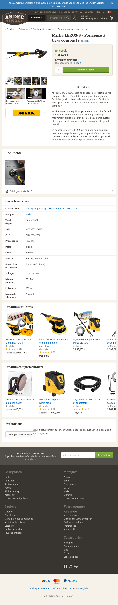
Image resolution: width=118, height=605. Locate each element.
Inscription (104, 455)
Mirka (87, 40)
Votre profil (69, 529)
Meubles (9, 511)
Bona (66, 480)
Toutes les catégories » (16, 498)
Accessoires (11, 494)
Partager (85, 86)
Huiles (8, 477)
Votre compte (70, 511)
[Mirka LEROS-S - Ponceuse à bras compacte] (26, 54)
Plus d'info (101, 11)
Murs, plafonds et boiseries (19, 518)
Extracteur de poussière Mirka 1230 (52, 401)
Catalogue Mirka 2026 (20, 191)
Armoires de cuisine (15, 522)
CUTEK (67, 487)
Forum (67, 553)
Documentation (71, 546)
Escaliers (9, 525)
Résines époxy (12, 491)
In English (82, 588)
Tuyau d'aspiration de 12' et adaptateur (86, 401)
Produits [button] (36, 17)
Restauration (11, 484)
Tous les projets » (13, 532)
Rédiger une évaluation (21, 434)
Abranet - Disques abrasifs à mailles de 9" (20, 401)
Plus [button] (103, 18)
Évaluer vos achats (73, 522)
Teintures (9, 480)
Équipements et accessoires (63, 208)
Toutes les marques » (74, 498)
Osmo (67, 477)
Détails (77, 62)
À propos (68, 542)
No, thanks (62, 6)
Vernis (8, 487)
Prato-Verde (70, 484)
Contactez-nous (72, 556)
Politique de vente (39, 588)
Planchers (10, 515)
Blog (66, 549)
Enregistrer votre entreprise (78, 518)
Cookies (71, 588)
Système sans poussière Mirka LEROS (86, 341)
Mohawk (68, 494)
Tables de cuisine (13, 529)
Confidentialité (58, 588)
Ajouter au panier (86, 69)
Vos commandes (72, 515)
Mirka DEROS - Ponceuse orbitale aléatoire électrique (53, 343)
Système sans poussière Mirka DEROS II (19, 341)
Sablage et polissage (36, 208)
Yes (52, 6)
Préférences (70, 525)
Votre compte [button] (88, 17)
